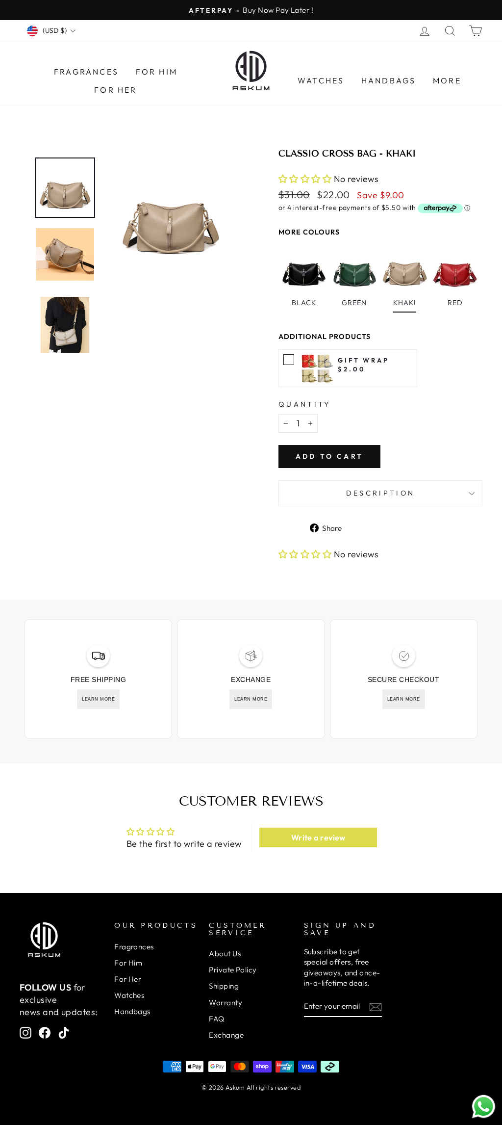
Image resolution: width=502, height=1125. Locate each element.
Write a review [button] (318, 837)
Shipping (224, 986)
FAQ (216, 1018)
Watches (321, 80)
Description (380, 493)
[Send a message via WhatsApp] (483, 1106)
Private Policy (232, 969)
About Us (225, 953)
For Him (156, 72)
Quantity (304, 404)
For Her (115, 90)
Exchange (226, 1035)
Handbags (388, 80)
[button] (306, 178)
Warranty (225, 1002)
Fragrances (86, 72)
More (447, 80)
